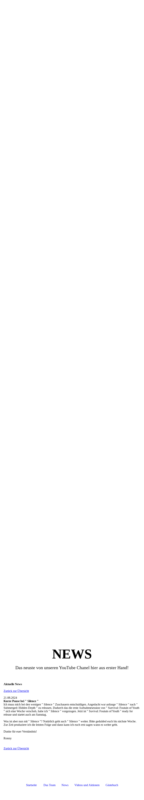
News (65, 785)
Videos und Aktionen (88, 785)
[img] (72, 6)
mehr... (8, 623)
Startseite (31, 785)
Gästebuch (112, 785)
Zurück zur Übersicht (16, 690)
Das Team (50, 785)
